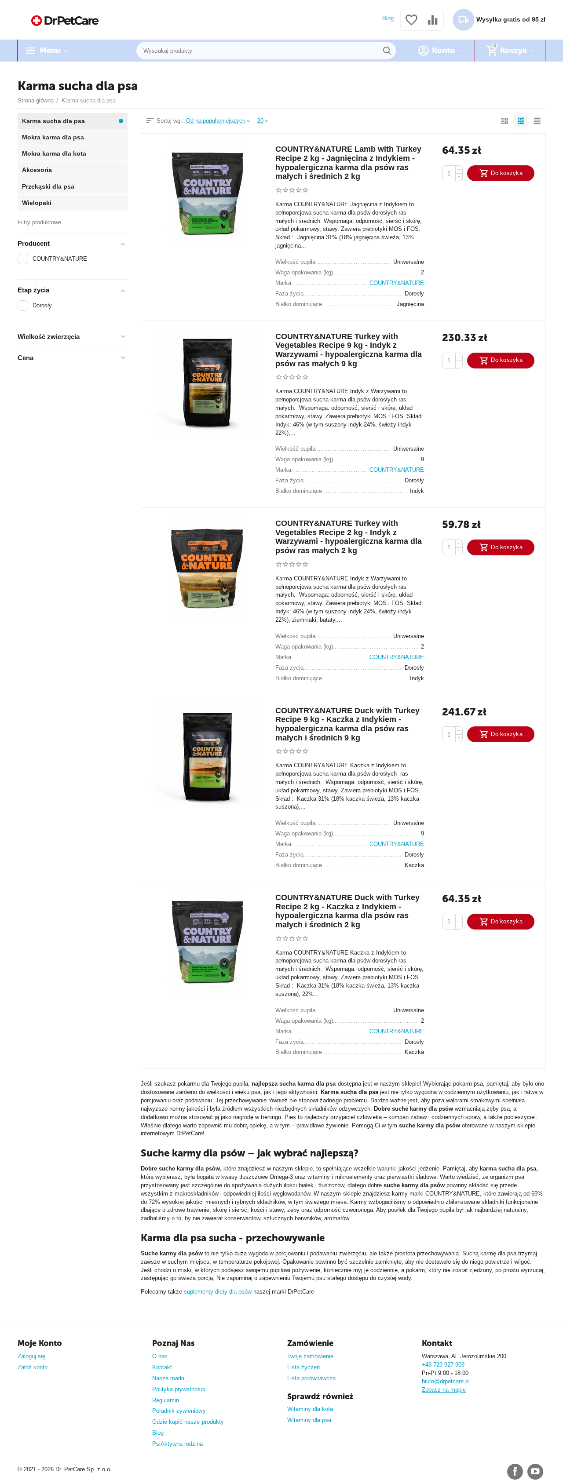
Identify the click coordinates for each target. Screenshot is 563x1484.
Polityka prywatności (178, 1389)
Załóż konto (33, 1367)
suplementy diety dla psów (218, 1291)
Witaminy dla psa (309, 1420)
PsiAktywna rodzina (177, 1443)
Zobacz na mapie (444, 1389)
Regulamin (165, 1400)
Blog (388, 18)
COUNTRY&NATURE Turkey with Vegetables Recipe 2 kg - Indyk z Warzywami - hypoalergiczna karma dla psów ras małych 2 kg (348, 537)
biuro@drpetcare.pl (446, 1381)
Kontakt (162, 1367)
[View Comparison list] (433, 25)
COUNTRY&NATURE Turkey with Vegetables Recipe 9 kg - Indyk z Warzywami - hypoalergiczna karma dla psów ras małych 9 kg (348, 350)
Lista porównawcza (311, 1378)
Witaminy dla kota (310, 1409)
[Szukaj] (387, 50)
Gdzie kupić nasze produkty (187, 1421)
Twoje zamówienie (310, 1356)
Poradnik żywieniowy (178, 1410)
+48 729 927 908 (443, 1364)
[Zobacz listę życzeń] (411, 25)
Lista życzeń (303, 1367)
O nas (160, 1356)
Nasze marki (168, 1378)
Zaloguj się (31, 1356)
